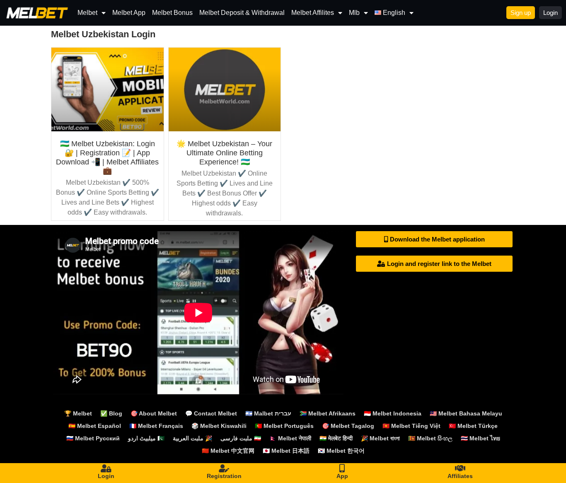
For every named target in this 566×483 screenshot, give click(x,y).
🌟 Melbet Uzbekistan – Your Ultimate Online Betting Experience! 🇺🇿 (224, 153)
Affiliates (460, 476)
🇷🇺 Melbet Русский (93, 438)
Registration (224, 476)
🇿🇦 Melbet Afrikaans (328, 413)
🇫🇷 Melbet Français (156, 426)
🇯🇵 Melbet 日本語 (286, 450)
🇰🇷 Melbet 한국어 (341, 450)
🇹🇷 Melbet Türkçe (473, 426)
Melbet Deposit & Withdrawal (242, 12)
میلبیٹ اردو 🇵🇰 (146, 438)
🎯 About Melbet (154, 413)
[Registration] (224, 468)
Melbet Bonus (172, 12)
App (342, 476)
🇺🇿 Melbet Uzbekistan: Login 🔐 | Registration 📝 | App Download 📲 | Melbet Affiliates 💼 (107, 157)
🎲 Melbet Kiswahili (219, 426)
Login (106, 476)
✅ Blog (111, 413)
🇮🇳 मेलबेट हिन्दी (336, 438)
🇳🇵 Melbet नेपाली (290, 438)
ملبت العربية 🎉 (192, 438)
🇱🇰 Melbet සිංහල (430, 438)
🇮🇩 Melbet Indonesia (392, 413)
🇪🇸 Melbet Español (94, 426)
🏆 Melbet (78, 413)
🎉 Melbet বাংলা (380, 438)
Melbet (87, 12)
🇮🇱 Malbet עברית (268, 413)
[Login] (106, 468)
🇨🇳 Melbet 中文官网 (228, 450)
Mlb (354, 12)
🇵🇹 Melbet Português (284, 426)
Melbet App (128, 12)
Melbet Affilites (312, 12)
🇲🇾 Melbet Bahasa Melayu (466, 413)
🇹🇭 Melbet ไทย (480, 438)
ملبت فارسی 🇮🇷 (240, 438)
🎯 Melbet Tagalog (348, 426)
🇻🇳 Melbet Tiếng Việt (411, 426)
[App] (342, 468)
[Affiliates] (460, 468)
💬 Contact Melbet (211, 413)
